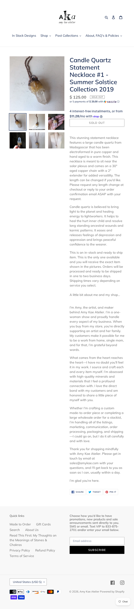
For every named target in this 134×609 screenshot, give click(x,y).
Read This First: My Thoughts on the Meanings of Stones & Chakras (33, 540)
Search (15, 530)
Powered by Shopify (112, 591)
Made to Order (20, 524)
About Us (32, 530)
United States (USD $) (27, 582)
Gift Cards (43, 524)
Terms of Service (22, 556)
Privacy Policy (20, 550)
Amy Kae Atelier (89, 591)
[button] (95, 101)
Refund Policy (45, 550)
